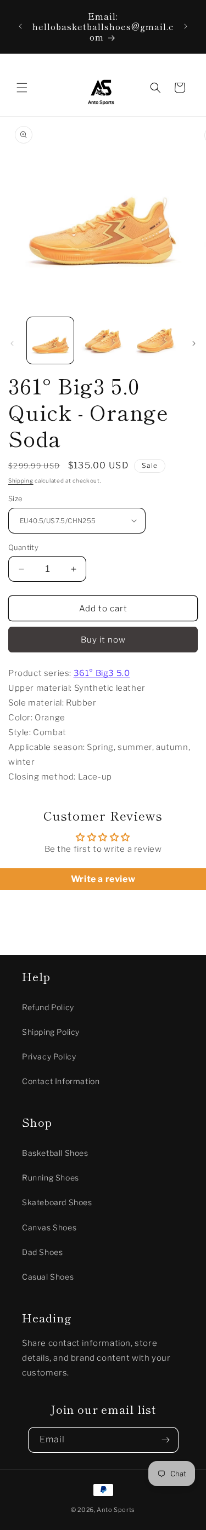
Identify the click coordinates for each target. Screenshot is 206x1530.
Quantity (23, 547)
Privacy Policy (49, 1056)
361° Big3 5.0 (102, 673)
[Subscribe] (166, 1440)
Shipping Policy (51, 1031)
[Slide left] (12, 343)
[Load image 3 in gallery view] (155, 340)
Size (15, 498)
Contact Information (60, 1081)
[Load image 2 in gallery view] (102, 340)
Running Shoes (50, 1177)
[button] (22, 88)
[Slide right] (194, 343)
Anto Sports (116, 1510)
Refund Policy (48, 1007)
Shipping (21, 480)
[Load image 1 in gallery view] (50, 340)
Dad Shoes (42, 1252)
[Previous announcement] (20, 26)
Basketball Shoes (55, 1152)
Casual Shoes (48, 1276)
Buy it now (103, 640)
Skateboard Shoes (57, 1202)
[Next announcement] (186, 26)
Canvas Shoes (49, 1227)
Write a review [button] (103, 879)
